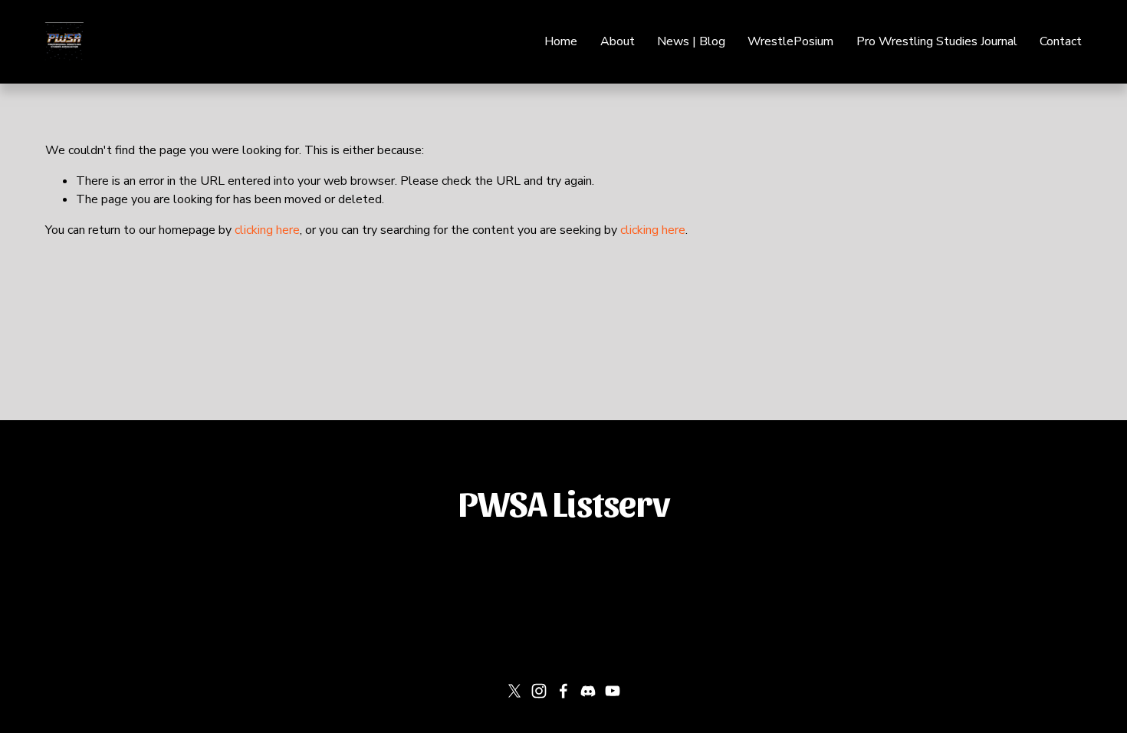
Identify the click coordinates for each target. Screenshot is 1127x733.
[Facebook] (563, 690)
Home (560, 41)
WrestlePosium (790, 41)
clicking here (267, 230)
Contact (1061, 41)
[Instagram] (539, 690)
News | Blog (691, 41)
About (617, 41)
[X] (514, 690)
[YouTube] (612, 690)
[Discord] (588, 690)
